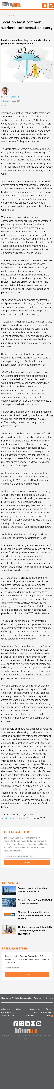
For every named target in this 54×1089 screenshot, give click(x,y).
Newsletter (6, 998)
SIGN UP (27, 862)
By (10, 97)
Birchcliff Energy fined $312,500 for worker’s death (35, 901)
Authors (29, 998)
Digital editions (19, 998)
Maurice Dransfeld (11, 97)
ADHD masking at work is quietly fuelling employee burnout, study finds (35, 930)
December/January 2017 (18, 818)
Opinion (10, 15)
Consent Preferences (43, 1012)
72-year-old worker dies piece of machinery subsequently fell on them (34, 915)
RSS (48, 1015)
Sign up (27, 974)
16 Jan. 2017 (16, 101)
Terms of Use (7, 1015)
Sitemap (30, 1015)
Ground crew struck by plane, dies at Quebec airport (33, 889)
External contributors (43, 998)
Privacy (49, 1009)
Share (3, 105)
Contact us (35, 1009)
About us (20, 1009)
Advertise (5, 1009)
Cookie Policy (7, 1012)
